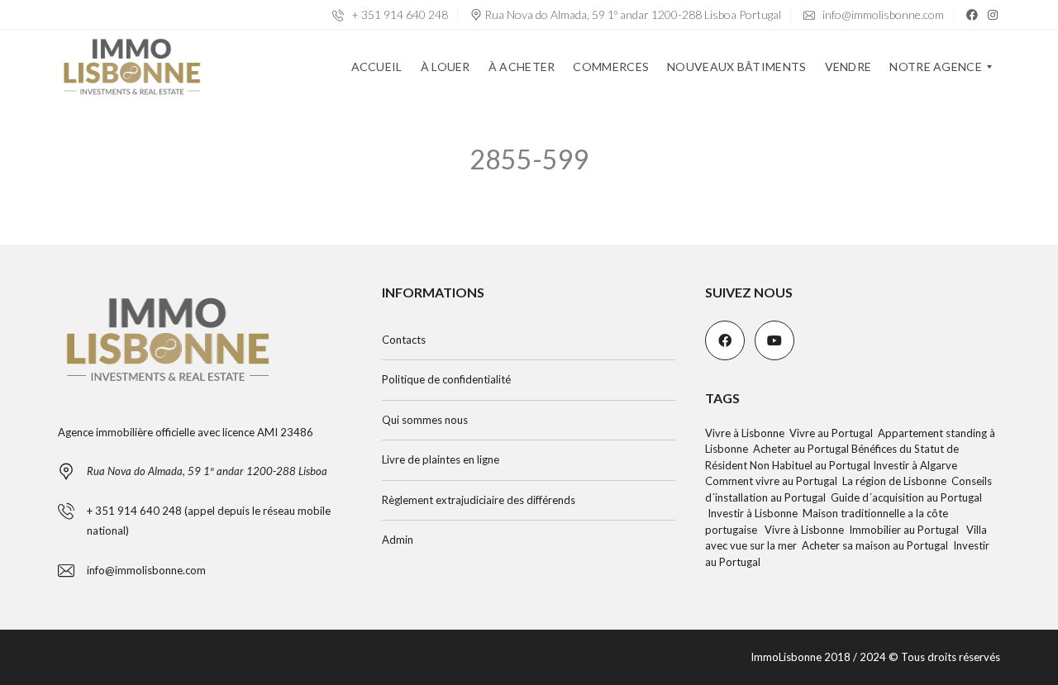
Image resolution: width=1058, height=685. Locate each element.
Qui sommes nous (425, 419)
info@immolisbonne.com (882, 14)
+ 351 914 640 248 (398, 14)
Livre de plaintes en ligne (440, 459)
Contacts (404, 339)
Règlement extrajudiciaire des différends (478, 500)
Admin (397, 539)
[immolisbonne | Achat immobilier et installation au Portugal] (132, 67)
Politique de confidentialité (446, 379)
